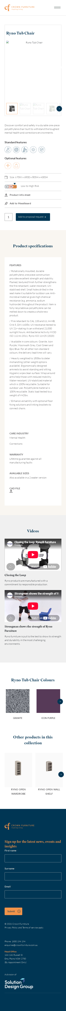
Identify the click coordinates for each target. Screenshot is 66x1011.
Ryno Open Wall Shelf (49, 791)
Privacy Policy (11, 927)
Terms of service (30, 927)
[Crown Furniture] (19, 7)
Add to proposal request (31, 216)
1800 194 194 (18, 941)
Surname (10, 868)
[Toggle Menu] (57, 7)
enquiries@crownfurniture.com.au (21, 945)
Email (8, 886)
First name (11, 850)
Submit (11, 911)
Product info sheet (20, 194)
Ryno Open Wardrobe (18, 791)
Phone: (8, 941)
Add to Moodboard (20, 203)
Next (62, 67)
